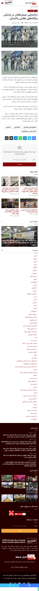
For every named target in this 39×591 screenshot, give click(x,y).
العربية (26, 567)
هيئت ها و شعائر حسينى (29, 326)
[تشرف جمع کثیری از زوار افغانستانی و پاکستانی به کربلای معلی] (10, 203)
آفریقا (34, 268)
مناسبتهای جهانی (32, 381)
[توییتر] (29, 138)
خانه (35, 7)
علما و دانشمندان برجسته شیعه (28, 390)
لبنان (35, 300)
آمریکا (34, 271)
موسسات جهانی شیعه (30, 332)
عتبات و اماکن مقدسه (30, 317)
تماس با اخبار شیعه (20, 562)
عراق (35, 279)
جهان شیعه (33, 413)
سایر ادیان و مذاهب (31, 349)
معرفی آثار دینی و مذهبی (29, 396)
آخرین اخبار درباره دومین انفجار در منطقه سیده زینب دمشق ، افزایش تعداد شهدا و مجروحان (30, 190)
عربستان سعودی (31, 294)
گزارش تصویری (32, 335)
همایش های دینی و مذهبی (29, 402)
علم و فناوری (33, 320)
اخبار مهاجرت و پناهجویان (29, 364)
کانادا (35, 393)
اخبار (32, 7)
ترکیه (35, 355)
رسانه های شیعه (32, 329)
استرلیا (34, 273)
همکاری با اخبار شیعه (9, 562)
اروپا (35, 265)
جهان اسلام (33, 276)
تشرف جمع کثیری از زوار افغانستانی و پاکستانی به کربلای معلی (12, 212)
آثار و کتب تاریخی (31, 410)
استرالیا (34, 408)
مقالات (34, 375)
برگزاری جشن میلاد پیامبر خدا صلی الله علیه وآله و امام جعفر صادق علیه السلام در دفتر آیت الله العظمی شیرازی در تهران (20, 242)
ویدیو (35, 370)
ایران (35, 285)
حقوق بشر (33, 419)
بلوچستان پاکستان (29, 127)
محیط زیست (32, 378)
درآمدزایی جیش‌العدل (28, 131)
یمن (35, 297)
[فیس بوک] (34, 138)
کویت (34, 308)
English (21, 567)
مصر (35, 306)
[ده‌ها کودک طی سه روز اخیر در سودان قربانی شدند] (29, 203)
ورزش (34, 387)
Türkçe (16, 567)
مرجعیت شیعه (32, 314)
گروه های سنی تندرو (31, 416)
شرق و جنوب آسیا (31, 346)
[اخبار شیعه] (30, 3)
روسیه (34, 405)
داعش (8, 127)
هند (35, 338)
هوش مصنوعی (32, 352)
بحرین (34, 303)
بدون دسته (33, 340)
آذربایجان (33, 311)
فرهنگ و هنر (33, 323)
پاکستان (30, 11)
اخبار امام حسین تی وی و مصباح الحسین (25, 367)
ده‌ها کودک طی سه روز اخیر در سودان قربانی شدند (29, 211)
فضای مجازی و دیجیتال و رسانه (28, 373)
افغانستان (33, 282)
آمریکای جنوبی (32, 399)
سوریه (34, 291)
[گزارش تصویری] (32, 488)
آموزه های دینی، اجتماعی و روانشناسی (26, 361)
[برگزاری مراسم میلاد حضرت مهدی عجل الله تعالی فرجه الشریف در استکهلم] (19, 478)
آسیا (35, 262)
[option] (19, 236)
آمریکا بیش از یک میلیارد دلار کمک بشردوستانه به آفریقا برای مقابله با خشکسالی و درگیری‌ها (10, 190)
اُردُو (12, 567)
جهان (34, 259)
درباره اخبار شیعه (31, 562)
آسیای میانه (33, 384)
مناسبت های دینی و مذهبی (29, 343)
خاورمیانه (34, 358)
